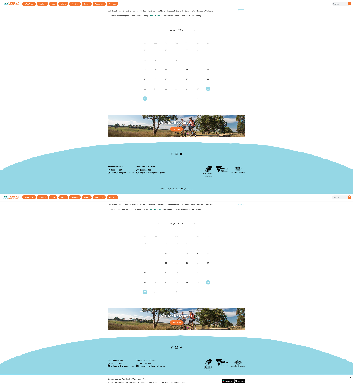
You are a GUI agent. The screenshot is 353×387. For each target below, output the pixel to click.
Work (63, 4)
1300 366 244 (145, 170)
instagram (176, 154)
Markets (143, 11)
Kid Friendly (196, 16)
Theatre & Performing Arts (118, 16)
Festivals (151, 11)
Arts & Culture (155, 16)
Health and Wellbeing (204, 11)
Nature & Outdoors (182, 16)
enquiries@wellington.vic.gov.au (152, 173)
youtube (181, 154)
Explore (42, 4)
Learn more (176, 129)
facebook (172, 154)
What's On (29, 4)
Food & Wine (136, 16)
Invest (86, 4)
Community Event (174, 11)
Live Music (161, 11)
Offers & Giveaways (130, 11)
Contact (112, 4)
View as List (241, 11)
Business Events (188, 11)
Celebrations (168, 16)
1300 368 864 (116, 170)
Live (53, 4)
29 (208, 89)
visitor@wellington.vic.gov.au (122, 173)
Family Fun (116, 11)
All (109, 11)
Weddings (99, 4)
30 (145, 99)
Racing (145, 16)
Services (75, 4)
